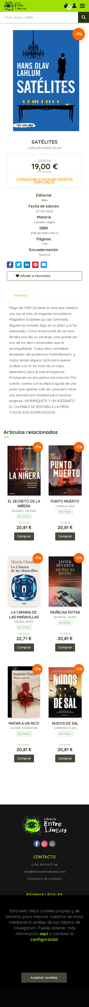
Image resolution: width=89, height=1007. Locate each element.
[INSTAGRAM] (44, 843)
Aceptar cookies (44, 977)
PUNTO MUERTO (65, 501)
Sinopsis (20, 295)
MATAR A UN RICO (24, 723)
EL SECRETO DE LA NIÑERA (24, 503)
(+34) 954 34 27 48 (45, 864)
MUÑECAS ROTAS (65, 612)
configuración (44, 939)
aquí (44, 933)
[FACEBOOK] (36, 843)
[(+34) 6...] (52, 843)
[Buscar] (83, 17)
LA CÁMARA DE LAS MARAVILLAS (24, 614)
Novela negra (44, 222)
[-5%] (24, 469)
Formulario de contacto (44, 878)
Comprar (24, 536)
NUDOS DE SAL (65, 723)
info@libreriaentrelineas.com (44, 871)
